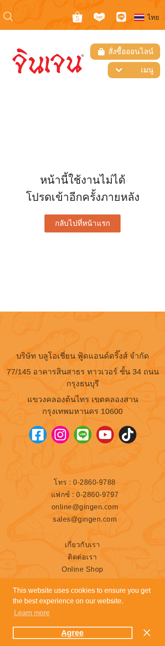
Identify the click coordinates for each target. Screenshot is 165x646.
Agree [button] (72, 632)
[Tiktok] (127, 434)
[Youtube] (105, 434)
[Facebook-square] (38, 434)
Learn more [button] (32, 613)
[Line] (121, 17)
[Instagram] (60, 434)
